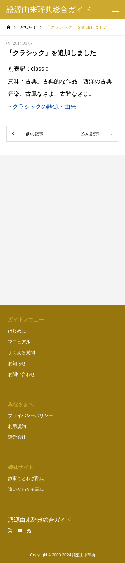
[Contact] (20, 531)
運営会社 (17, 437)
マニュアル (19, 341)
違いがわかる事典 (26, 489)
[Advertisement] (62, 229)
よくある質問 (21, 352)
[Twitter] (10, 531)
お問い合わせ (21, 374)
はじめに (17, 330)
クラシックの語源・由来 (44, 106)
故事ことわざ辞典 (26, 478)
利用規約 (17, 426)
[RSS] (29, 531)
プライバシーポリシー (30, 415)
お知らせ (17, 363)
